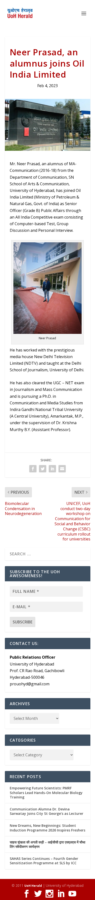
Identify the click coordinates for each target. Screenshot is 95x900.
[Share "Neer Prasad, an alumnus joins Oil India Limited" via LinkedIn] (52, 469)
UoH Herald (33, 886)
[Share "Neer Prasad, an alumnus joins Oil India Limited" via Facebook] (33, 469)
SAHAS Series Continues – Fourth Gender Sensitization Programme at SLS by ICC (44, 860)
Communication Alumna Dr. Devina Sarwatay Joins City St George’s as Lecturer (46, 811)
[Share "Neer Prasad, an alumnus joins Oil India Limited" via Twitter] (43, 469)
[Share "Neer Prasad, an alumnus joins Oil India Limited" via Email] (62, 469)
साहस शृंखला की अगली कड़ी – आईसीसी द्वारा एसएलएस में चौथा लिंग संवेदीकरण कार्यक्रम (47, 844)
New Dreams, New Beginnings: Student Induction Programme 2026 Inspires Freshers (47, 827)
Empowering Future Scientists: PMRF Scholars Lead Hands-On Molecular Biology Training (46, 792)
